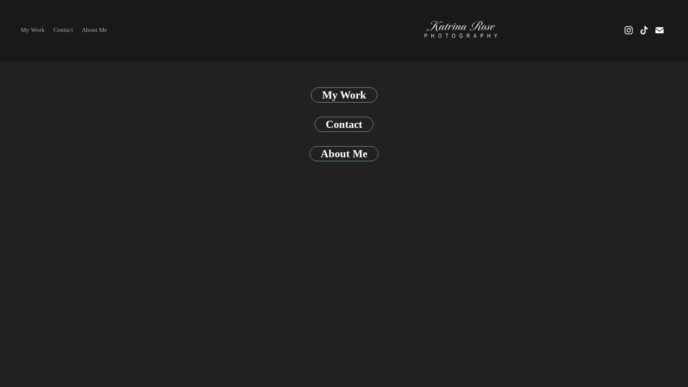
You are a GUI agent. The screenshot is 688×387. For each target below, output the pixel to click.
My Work (33, 30)
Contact (63, 30)
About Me (94, 30)
